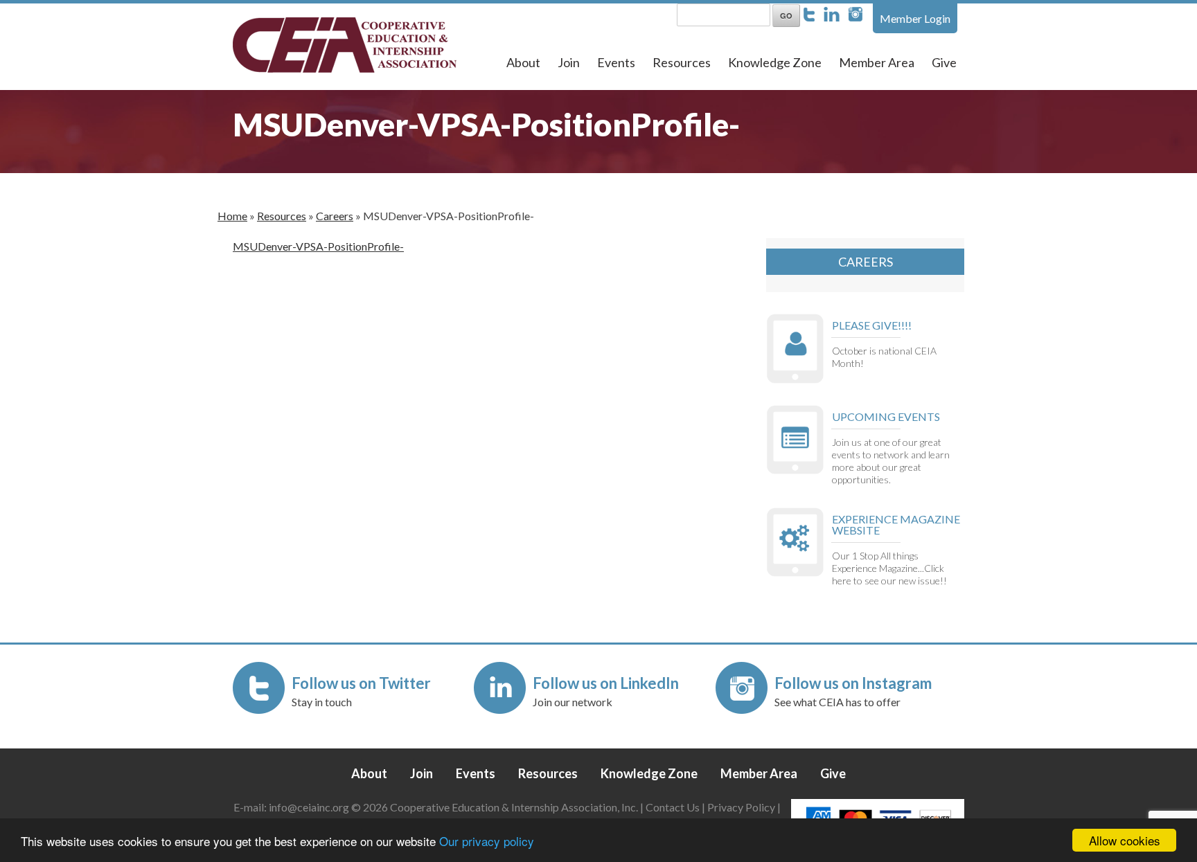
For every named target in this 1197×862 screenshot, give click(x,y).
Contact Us (673, 807)
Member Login (915, 18)
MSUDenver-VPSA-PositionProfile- (318, 246)
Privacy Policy (741, 807)
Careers (334, 215)
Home (232, 215)
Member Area (876, 62)
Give (944, 62)
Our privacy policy (486, 841)
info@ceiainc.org (310, 807)
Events (616, 62)
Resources (682, 62)
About (523, 62)
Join (569, 62)
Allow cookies (1124, 840)
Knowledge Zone (775, 62)
